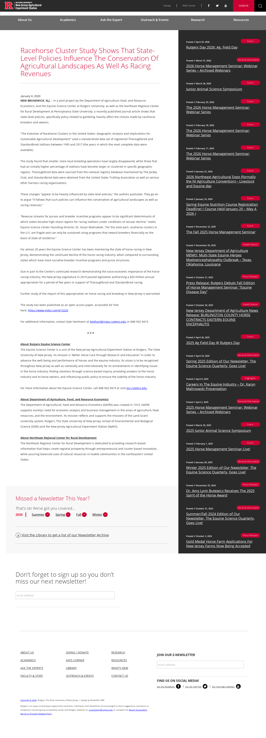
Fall (79, 514)
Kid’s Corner (189, 5)
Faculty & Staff (31, 676)
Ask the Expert (111, 20)
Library (167, 5)
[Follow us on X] (217, 6)
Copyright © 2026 (28, 700)
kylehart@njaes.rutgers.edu (108, 321)
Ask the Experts (31, 668)
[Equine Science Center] (23, 5)
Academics (68, 20)
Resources (241, 20)
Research (198, 20)
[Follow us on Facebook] (208, 6)
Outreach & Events (155, 20)
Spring (60, 514)
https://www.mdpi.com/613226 (48, 310)
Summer (38, 514)
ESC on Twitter (193, 686)
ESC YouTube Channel (223, 686)
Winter (97, 514)
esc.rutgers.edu (136, 388)
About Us (25, 20)
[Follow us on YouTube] (226, 6)
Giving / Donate (77, 652)
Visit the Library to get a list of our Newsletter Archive (65, 535)
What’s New (119, 668)
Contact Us (119, 676)
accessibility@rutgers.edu (101, 709)
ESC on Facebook (166, 686)
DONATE (243, 5)
